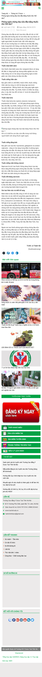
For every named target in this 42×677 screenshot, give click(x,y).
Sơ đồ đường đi (10, 546)
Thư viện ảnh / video (12, 552)
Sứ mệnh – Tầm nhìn (12, 539)
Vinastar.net (19, 653)
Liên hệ (7, 549)
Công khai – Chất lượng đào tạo (15, 556)
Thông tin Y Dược (17, 13)
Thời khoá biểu (15, 427)
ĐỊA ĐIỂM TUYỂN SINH (17, 439)
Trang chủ (4, 13)
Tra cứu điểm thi (15, 433)
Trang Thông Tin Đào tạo (19, 445)
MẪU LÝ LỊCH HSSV (16, 451)
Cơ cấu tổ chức (10, 543)
